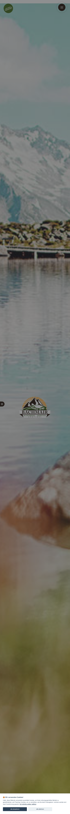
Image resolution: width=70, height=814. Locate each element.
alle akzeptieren (15, 809)
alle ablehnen (40, 809)
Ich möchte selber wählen (28, 804)
